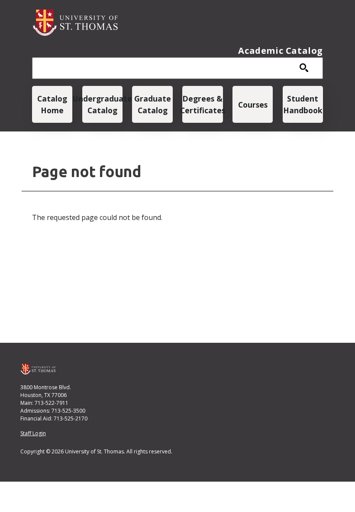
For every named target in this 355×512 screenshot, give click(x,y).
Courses (253, 104)
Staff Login (33, 433)
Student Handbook (303, 104)
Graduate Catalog (152, 104)
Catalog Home (52, 104)
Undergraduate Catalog (102, 104)
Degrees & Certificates (202, 104)
